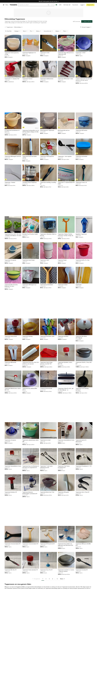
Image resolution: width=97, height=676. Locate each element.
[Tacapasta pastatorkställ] (48, 379)
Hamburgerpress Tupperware (47, 130)
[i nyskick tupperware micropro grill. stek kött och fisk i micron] (84, 69)
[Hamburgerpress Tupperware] (48, 120)
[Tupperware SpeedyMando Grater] (66, 430)
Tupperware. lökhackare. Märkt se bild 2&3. (48, 234)
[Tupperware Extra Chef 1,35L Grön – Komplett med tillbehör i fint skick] (13, 224)
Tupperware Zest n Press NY (82, 492)
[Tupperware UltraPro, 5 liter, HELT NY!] (84, 352)
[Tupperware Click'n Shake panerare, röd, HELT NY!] (48, 352)
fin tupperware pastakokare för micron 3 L (12, 131)
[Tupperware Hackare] (30, 69)
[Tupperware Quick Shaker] (30, 250)
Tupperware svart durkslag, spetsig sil (82, 389)
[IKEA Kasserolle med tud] (66, 120)
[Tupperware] (84, 275)
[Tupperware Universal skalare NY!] (13, 534)
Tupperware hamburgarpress (47, 156)
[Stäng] (96, 1)
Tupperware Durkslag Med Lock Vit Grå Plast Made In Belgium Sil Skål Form (30, 131)
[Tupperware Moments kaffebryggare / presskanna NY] (30, 482)
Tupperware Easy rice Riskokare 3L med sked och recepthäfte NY (30, 467)
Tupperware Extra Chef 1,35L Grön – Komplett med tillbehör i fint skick (13, 234)
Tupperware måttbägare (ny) (29, 284)
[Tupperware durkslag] (30, 326)
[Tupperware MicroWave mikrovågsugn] (84, 326)
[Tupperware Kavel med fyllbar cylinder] (30, 147)
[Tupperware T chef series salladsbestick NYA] (48, 456)
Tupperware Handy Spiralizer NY (30, 569)
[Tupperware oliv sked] (48, 430)
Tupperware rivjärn (44, 260)
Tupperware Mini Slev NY (11, 569)
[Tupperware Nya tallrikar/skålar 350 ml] (30, 379)
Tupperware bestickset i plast (47, 336)
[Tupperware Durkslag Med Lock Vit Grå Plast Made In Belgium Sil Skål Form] (30, 120)
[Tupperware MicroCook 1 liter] (48, 482)
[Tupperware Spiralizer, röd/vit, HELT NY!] (66, 352)
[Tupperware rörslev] (48, 43)
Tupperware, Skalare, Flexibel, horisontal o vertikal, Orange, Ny (65, 234)
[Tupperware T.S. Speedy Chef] (13, 69)
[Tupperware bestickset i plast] (48, 326)
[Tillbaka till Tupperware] (5, 27)
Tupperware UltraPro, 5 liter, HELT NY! (84, 363)
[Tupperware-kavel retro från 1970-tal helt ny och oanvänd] (30, 352)
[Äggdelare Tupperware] (84, 224)
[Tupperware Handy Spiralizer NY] (30, 560)
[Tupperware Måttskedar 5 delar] (66, 69)
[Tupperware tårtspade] (66, 482)
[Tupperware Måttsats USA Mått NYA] (84, 534)
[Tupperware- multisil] (84, 43)
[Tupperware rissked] (66, 275)
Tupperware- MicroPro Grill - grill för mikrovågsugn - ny (65, 389)
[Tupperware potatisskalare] (48, 275)
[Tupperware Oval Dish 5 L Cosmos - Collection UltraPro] (66, 560)
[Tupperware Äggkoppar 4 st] (30, 43)
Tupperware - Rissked (10, 182)
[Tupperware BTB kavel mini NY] (48, 534)
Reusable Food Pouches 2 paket (30, 234)
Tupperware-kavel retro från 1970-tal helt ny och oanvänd (30, 363)
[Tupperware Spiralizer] (66, 326)
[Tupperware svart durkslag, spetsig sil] (84, 379)
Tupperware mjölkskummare (46, 78)
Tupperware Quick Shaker (28, 260)
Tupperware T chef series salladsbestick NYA (46, 467)
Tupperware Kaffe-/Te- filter (82, 260)
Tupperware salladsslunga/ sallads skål (30, 440)
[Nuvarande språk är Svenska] (56, 5)
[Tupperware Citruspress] (13, 250)
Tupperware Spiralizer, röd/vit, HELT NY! (65, 363)
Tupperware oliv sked (45, 440)
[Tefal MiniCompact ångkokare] (30, 173)
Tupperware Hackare (27, 78)
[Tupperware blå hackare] (84, 120)
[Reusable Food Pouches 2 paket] (30, 224)
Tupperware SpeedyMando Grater (66, 440)
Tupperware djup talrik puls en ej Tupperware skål (65, 53)
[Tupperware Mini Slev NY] (13, 560)
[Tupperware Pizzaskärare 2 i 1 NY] (84, 456)
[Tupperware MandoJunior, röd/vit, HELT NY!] (13, 379)
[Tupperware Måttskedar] (13, 352)
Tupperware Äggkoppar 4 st (29, 52)
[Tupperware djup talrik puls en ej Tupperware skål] (66, 43)
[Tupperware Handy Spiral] (13, 326)
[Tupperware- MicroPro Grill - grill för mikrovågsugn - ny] (66, 379)
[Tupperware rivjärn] (48, 250)
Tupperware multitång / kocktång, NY (48, 183)
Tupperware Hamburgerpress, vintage (12, 53)
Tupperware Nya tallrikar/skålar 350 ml (29, 389)
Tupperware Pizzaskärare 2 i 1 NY (84, 466)
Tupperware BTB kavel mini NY (47, 543)
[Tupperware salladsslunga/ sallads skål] (30, 430)
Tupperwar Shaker (62, 260)
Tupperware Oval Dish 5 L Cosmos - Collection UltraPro (66, 570)
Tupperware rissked (62, 284)
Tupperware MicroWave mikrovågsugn (81, 337)
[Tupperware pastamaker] (84, 147)
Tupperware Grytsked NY (82, 569)
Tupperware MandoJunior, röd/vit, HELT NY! (13, 389)
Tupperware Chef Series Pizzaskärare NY (64, 467)
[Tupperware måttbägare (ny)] (30, 275)
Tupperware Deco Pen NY (46, 569)
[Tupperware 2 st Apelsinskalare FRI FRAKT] (66, 173)
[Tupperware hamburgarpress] (48, 147)
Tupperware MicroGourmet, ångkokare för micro (11, 285)
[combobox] (34, 5)
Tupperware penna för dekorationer (81, 440)
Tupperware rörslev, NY (81, 182)
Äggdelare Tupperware (81, 234)
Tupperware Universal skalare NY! (13, 543)
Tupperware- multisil (80, 52)
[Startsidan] (13, 5)
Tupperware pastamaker (81, 156)
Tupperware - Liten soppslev (65, 156)
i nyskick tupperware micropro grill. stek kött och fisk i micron (84, 79)
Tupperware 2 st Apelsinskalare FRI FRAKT (66, 183)
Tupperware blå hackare (81, 130)
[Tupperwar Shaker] (66, 250)
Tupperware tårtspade (63, 492)
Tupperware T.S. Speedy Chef (12, 78)
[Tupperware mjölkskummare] (48, 69)
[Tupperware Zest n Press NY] (84, 482)
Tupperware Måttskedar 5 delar (65, 78)
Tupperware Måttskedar (10, 362)
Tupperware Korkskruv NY (11, 492)
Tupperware (9, 27)
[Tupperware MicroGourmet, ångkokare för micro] (13, 275)
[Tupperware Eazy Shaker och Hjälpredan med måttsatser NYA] (66, 534)
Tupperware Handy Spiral (11, 336)
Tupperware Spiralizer (63, 336)
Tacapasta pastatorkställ (46, 388)
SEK (60, 4)
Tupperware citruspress (10, 440)
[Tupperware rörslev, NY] (84, 173)
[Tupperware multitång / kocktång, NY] (48, 173)
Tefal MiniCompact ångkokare (29, 182)
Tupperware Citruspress (10, 260)
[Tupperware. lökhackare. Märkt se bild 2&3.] (48, 224)
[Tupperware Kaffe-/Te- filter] (84, 250)
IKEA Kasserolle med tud (63, 130)
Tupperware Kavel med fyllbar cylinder (29, 157)
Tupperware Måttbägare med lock (13, 156)
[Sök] (48, 5)
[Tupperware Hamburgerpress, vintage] (13, 43)
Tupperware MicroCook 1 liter (47, 492)
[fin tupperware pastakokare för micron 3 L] (13, 120)
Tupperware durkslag (27, 336)
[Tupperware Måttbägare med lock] (13, 147)
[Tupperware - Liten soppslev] (66, 147)
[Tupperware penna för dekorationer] (84, 430)
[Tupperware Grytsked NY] (84, 560)
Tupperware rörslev (44, 52)
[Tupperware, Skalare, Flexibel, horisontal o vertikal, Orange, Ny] (66, 224)
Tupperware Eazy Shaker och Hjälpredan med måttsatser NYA (65, 544)
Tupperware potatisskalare (46, 284)
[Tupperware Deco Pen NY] (48, 560)
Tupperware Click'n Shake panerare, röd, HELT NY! (46, 363)
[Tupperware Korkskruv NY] (13, 482)
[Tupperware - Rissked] (13, 173)
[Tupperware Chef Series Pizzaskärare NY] (66, 456)
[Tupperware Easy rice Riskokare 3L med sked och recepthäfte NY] (30, 456)
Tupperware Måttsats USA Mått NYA (83, 544)
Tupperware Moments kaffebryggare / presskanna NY (29, 493)
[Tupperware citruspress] (13, 430)
